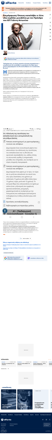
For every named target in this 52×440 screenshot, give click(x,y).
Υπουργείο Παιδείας (37, 2)
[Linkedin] (50, 29)
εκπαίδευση (6, 387)
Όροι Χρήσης (3, 423)
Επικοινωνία (3, 425)
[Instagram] (46, 419)
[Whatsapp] (50, 36)
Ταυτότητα (12, 425)
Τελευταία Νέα (21, 2)
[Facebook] (50, 22)
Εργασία (32, 414)
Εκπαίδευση (28, 2)
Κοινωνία (37, 414)
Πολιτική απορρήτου (14, 423)
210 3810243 (46, 425)
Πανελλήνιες (45, 2)
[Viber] (50, 33)
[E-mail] (50, 39)
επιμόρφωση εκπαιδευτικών (8, 252)
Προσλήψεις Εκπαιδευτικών (45, 414)
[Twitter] (50, 26)
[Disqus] (26, 277)
